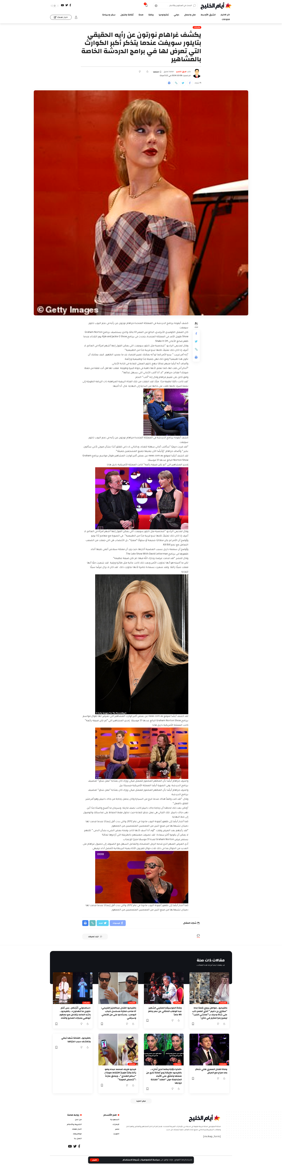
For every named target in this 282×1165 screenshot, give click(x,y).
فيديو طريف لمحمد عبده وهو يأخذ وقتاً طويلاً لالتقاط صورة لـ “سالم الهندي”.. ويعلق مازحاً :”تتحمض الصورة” (120, 1074)
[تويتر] (67, 5)
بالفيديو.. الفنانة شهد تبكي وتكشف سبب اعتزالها (76, 1040)
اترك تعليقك (93, 936)
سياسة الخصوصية (150, 1160)
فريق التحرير (181, 71)
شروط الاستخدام (130, 1160)
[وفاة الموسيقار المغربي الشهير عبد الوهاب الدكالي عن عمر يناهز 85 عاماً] (164, 988)
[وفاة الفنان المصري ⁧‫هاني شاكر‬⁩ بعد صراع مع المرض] (209, 1049)
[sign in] (76, 17)
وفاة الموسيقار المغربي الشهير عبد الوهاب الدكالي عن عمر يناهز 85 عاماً (165, 1011)
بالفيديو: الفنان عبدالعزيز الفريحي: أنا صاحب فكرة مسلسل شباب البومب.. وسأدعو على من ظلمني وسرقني (118, 1013)
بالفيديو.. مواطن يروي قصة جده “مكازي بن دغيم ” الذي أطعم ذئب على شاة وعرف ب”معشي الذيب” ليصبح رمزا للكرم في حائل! (209, 1013)
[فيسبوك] (70, 5)
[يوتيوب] (62, 5)
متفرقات (197, 27)
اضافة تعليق (169, 71)
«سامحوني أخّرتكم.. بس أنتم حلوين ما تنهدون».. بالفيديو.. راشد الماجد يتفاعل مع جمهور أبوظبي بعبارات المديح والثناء (75, 1013)
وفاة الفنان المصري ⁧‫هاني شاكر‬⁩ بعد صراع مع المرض (211, 1071)
